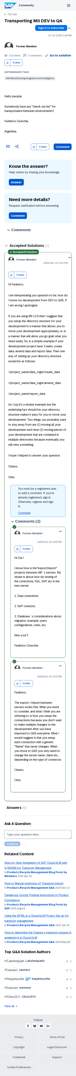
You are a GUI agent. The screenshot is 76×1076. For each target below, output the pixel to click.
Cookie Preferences (19, 1067)
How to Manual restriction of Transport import (33, 883)
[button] (7, 63)
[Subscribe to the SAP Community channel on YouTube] (41, 1026)
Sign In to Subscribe (51, 27)
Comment (63, 146)
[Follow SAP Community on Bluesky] (34, 1026)
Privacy (19, 1037)
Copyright (19, 1047)
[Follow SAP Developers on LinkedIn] (47, 1026)
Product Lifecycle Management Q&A (31, 887)
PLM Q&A (12, 14)
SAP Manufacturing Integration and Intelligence (30, 78)
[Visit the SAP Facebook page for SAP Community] (28, 1026)
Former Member (26, 46)
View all (9, 1006)
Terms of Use (57, 1037)
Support (57, 1057)
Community (26, 5)
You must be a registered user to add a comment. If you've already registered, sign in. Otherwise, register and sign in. (37, 497)
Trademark (18, 1057)
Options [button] (69, 28)
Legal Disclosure (57, 1047)
